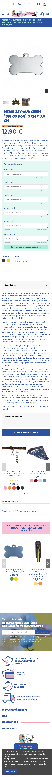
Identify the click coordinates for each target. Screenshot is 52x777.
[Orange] (9, 488)
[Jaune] (36, 583)
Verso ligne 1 (9, 208)
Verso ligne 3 (9, 234)
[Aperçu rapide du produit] (16, 468)
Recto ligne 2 (10, 182)
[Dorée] (16, 579)
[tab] (26, 285)
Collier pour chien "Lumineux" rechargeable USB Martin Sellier (38, 572)
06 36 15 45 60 (27, 4)
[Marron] (36, 480)
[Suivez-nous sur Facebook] (38, 4)
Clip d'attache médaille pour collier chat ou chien (14, 473)
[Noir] (18, 488)
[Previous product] (48, 23)
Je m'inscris (42, 632)
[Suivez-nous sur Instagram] (43, 4)
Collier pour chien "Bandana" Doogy (38, 472)
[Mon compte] (42, 14)
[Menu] (3, 14)
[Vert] (12, 579)
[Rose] (5, 488)
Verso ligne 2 (9, 221)
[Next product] (49, 23)
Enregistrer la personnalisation (26, 247)
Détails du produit (13, 417)
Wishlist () (9, 4)
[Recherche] (8, 14)
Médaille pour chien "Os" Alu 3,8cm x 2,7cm (14, 570)
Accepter (10, 771)
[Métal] (22, 488)
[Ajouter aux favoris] (12, 468)
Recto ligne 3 (10, 195)
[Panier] (48, 13)
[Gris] (40, 480)
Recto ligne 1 (9, 169)
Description (10, 285)
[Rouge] (14, 488)
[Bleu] (44, 480)
